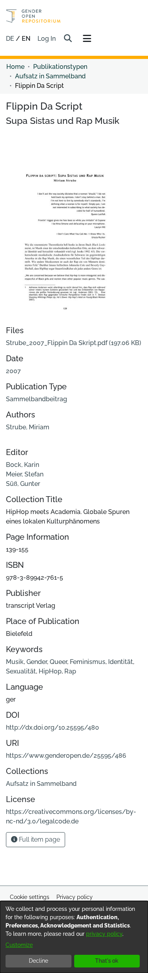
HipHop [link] (50, 671)
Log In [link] (46, 38)
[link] (73, 343)
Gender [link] (36, 662)
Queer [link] (58, 662)
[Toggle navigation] (87, 38)
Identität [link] (120, 662)
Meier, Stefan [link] (24, 474)
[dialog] (74, 937)
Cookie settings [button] (29, 897)
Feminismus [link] (87, 662)
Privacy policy (74, 897)
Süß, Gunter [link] (23, 483)
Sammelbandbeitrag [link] (36, 399)
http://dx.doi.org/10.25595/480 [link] (52, 727)
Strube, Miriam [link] (27, 427)
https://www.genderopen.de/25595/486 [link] (66, 755)
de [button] (11, 38)
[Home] (33, 16)
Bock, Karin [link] (22, 464)
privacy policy (104, 934)
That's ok (106, 961)
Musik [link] (15, 662)
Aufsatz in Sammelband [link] (50, 76)
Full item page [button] (38, 839)
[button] (68, 39)
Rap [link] (70, 671)
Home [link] (15, 66)
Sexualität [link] (21, 671)
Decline (38, 961)
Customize (19, 945)
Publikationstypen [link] (60, 66)
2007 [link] (13, 371)
